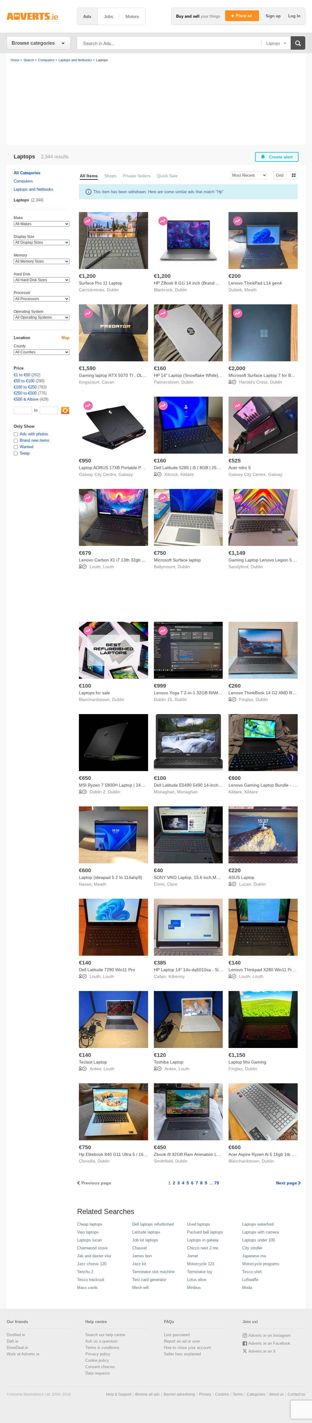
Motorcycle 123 (200, 1264)
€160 (160, 368)
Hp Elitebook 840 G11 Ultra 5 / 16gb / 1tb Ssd (123, 1154)
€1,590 (87, 368)
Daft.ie (12, 1341)
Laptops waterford (258, 1224)
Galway (126, 474)
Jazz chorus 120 (91, 1264)
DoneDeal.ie (17, 1347)
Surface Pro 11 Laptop (100, 283)
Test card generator (149, 1279)
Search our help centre (105, 1335)
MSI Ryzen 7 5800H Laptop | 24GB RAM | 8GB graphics (133, 785)
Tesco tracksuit (90, 1279)
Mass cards (87, 1287)
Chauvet (139, 1248)
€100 (85, 686)
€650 (85, 778)
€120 (160, 1055)
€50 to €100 (24, 381)
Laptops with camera (260, 1232)
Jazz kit (139, 1264)
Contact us (296, 1394)
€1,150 (237, 1055)
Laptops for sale (94, 692)
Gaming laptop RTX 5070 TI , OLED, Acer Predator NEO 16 (136, 375)
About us (276, 1394)
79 (216, 1183)
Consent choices (100, 1367)
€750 (160, 553)
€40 (158, 870)
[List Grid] (282, 175)
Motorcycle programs (260, 1264)
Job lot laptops (145, 1240)
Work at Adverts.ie (23, 1354)
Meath (250, 289)
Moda (247, 1287)
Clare (172, 884)
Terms (238, 1394)
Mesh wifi (140, 1287)
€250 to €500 (25, 393)
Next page (286, 1183)
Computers (23, 181)
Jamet (192, 1256)
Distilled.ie (16, 1335)
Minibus (194, 1287)
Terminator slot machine (153, 1271)
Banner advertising (179, 1394)
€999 (160, 686)
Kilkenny (176, 976)
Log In (294, 16)
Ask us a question (101, 1341)
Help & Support (118, 1394)
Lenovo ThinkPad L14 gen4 (255, 283)
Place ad (244, 15)
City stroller (252, 1248)
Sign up (274, 16)
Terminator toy (199, 1271)
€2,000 (237, 368)
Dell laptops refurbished (153, 1224)
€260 (235, 686)
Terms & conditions (102, 1347)
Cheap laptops (89, 1224)
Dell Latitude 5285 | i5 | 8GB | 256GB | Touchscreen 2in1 (208, 467)
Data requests (97, 1373)
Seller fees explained (182, 1354)
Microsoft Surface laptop (177, 560)
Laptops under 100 (258, 1240)
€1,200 (87, 276)
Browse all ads (147, 1394)
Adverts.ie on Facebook (269, 1343)
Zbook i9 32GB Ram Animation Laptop (191, 1154)
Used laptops (198, 1224)
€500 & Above (26, 399)
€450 (160, 1147)
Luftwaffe (250, 1279)
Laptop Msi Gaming (247, 1062)
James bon (142, 1256)
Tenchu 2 (85, 1271)
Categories (256, 1394)
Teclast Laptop (93, 1062)
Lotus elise (196, 1279)
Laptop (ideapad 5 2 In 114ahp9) (110, 877)
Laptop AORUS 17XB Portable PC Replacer (121, 467)
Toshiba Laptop (168, 1062)
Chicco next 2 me (202, 1248)
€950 (85, 461)
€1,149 (237, 553)
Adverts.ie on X (262, 1351)
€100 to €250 (25, 387)
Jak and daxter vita (94, 1256)
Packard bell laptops (205, 1232)
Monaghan (187, 791)
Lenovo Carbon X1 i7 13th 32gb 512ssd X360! (123, 560)
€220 (235, 870)
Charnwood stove (92, 1248)
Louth (108, 566)
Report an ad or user (182, 1341)
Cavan (108, 382)
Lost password (177, 1335)
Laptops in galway (203, 1240)
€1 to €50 (22, 375)
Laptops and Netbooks (33, 189)
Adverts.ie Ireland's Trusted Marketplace (39, 16)
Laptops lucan (89, 1240)
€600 (235, 778)
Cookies (222, 1394)
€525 (235, 461)
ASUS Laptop (241, 877)
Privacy (205, 1394)
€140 (85, 963)
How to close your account (187, 1347)
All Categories (27, 173)
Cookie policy (97, 1360)
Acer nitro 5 (240, 467)
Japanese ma (254, 1256)
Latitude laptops (146, 1232)
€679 (85, 553)
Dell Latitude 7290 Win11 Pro (107, 969)
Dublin (113, 289)
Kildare (187, 474)
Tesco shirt (252, 1271)
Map (65, 338)
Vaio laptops (88, 1232)
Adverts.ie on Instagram (269, 1335)
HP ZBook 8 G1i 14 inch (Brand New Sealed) (197, 283)
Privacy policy (97, 1354)
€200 (235, 276)
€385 (160, 963)
